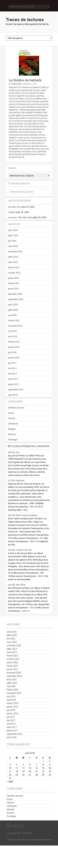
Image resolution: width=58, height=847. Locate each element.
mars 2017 (13, 378)
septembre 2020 (15, 299)
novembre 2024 (15, 251)
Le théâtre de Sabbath (25, 80)
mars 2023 (13, 262)
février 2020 (13, 320)
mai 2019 (12, 331)
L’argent (11, 212)
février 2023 (13, 267)
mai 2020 (12, 315)
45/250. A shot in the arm (20, 550)
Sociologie (12, 439)
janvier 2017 (13, 384)
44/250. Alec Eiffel (16, 584)
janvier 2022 (13, 278)
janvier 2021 (13, 288)
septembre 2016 (15, 389)
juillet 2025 (13, 235)
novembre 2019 (15, 325)
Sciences (12, 434)
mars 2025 (13, 246)
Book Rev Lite (14, 839)
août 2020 (13, 304)
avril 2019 (12, 336)
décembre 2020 (15, 293)
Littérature (15, 84)
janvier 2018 (13, 357)
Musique (12, 428)
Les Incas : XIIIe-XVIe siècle (20, 217)
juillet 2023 (13, 256)
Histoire (11, 418)
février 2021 (13, 283)
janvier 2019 (13, 347)
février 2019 (13, 341)
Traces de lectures (25, 19)
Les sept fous (14, 206)
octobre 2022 (14, 272)
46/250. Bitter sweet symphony (23, 515)
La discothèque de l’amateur (29, 446)
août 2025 (13, 230)
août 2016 (13, 394)
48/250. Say (13, 452)
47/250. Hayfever (16, 480)
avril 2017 (12, 373)
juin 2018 (12, 352)
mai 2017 (12, 368)
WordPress (47, 839)
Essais (11, 413)
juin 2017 (12, 363)
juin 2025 (12, 240)
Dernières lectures (16, 407)
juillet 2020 (13, 309)
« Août (10, 781)
